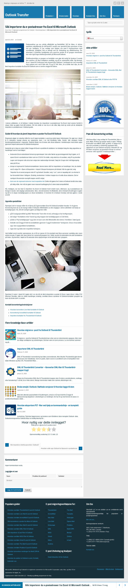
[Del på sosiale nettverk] (115, 3)
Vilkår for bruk (109, 569)
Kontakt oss (90, 550)
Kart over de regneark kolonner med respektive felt (27, 181)
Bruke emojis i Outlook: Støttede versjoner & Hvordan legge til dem (45, 387)
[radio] (34, 430)
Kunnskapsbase (41, 30)
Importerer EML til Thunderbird (30, 349)
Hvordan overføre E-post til (23, 514)
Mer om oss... (90, 520)
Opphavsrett (119, 569)
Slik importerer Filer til (20, 533)
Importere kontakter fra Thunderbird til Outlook (25, 316)
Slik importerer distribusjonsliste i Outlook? (24, 445)
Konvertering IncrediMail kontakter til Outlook (25, 313)
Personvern (100, 569)
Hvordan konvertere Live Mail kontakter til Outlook (27, 310)
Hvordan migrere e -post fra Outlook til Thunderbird (39, 330)
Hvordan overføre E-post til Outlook (24, 510)
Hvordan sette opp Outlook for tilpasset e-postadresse (59, 448)
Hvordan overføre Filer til (20, 529)
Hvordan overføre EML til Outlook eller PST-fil (101, 79)
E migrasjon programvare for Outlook (23, 30)
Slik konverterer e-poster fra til (23, 521)
